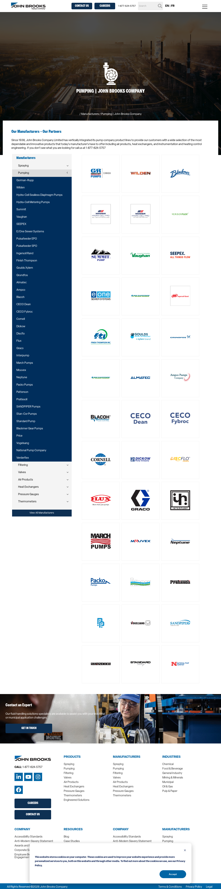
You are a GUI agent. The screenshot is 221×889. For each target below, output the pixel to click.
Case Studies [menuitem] (72, 841)
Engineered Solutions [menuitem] (76, 800)
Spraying (23, 165)
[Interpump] (180, 501)
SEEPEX (21, 224)
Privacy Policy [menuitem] (194, 887)
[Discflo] (180, 460)
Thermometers (27, 501)
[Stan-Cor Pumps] (101, 664)
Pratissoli (21, 399)
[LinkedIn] (19, 777)
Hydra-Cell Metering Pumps (33, 202)
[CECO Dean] (141, 419)
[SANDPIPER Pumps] (180, 623)
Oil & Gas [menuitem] (167, 786)
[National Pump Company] (180, 664)
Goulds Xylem (24, 268)
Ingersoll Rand (24, 253)
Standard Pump (25, 421)
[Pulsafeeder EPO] (141, 296)
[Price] (101, 623)
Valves (22, 472)
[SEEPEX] (180, 256)
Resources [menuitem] (73, 829)
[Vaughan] (141, 256)
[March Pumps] (101, 542)
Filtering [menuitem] (68, 773)
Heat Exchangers (28, 487)
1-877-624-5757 (127, 6)
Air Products (25, 479)
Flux (18, 341)
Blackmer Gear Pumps (29, 428)
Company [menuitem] (22, 829)
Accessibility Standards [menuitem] (28, 836)
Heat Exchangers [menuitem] (74, 786)
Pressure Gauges (28, 494)
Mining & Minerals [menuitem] (172, 777)
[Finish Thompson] (101, 337)
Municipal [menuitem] (168, 782)
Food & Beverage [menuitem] (172, 768)
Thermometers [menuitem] (73, 795)
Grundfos (22, 275)
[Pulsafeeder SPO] (101, 378)
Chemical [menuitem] (168, 764)
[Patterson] (141, 583)
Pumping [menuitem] (69, 768)
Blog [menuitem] (66, 836)
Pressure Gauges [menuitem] (74, 791)
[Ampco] (180, 378)
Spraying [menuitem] (69, 764)
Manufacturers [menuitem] (126, 757)
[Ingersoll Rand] (180, 296)
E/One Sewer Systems (30, 231)
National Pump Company (31, 450)
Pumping (23, 173)
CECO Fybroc (24, 312)
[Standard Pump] (141, 664)
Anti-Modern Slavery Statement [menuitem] (34, 841)
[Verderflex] (180, 215)
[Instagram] (38, 777)
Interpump (22, 355)
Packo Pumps (24, 385)
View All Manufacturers (42, 513)
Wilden (20, 187)
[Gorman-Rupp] (101, 174)
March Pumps (24, 363)
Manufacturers (90, 114)
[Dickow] (141, 460)
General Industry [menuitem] (172, 773)
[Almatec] (141, 378)
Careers (105, 6)
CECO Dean (23, 304)
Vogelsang (22, 443)
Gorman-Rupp (25, 180)
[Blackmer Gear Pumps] (180, 174)
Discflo (20, 333)
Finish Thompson (26, 260)
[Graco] (141, 501)
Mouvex (21, 370)
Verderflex (22, 458)
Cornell (20, 319)
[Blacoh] (101, 419)
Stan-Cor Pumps (26, 414)
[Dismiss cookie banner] (185, 851)
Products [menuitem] (72, 757)
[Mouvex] (141, 542)
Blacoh (20, 297)
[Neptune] (180, 542)
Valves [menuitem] (67, 777)
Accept (173, 874)
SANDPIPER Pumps (28, 406)
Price (19, 436)
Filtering (23, 465)
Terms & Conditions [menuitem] (170, 887)
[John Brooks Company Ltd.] (28, 6)
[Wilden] (141, 174)
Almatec (21, 282)
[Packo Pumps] (101, 583)
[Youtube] (28, 777)
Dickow (20, 326)
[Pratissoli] (180, 583)
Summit (21, 209)
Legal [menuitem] (209, 887)
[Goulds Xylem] (141, 337)
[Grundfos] (180, 337)
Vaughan (21, 217)
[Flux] (101, 501)
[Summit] (101, 256)
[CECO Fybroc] (180, 419)
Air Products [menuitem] (71, 782)
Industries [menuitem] (171, 757)
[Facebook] (19, 790)
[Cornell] (101, 460)
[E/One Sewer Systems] (101, 296)
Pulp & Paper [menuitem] (169, 791)
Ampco (20, 290)
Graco (19, 348)
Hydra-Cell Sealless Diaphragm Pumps (39, 195)
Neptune (21, 377)
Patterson (22, 392)
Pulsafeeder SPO (26, 246)
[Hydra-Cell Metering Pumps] (141, 215)
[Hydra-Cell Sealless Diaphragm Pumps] (101, 215)
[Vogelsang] (141, 623)
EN (167, 6)
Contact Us (82, 6)
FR (173, 6)
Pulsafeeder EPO (26, 238)
